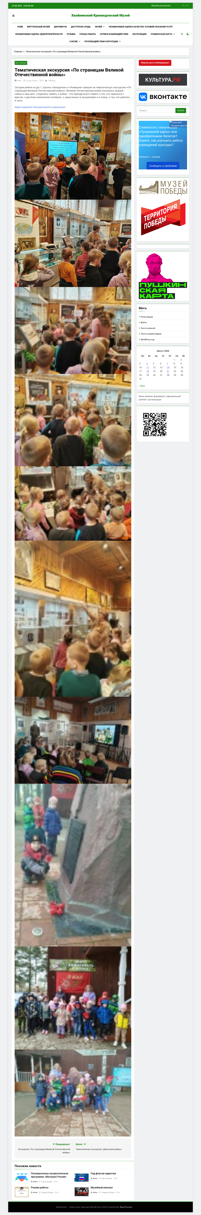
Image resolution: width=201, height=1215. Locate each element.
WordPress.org (147, 339)
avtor (20, 80)
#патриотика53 (41, 107)
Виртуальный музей (38, 27)
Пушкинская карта (161, 34)
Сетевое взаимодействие (114, 34)
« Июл (142, 386)
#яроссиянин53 (23, 107)
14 (168, 367)
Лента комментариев (151, 334)
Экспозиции (139, 34)
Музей (98, 27)
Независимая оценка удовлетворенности (39, 34)
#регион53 (59, 107)
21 (168, 371)
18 (147, 371)
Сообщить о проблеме (163, 165)
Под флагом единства (103, 1173)
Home (20, 27)
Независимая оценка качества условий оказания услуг (141, 27)
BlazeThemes (126, 1207)
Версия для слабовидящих (155, 62)
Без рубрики (21, 63)
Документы (60, 27)
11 (147, 367)
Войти (144, 322)
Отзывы (71, 34)
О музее (73, 41)
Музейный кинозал (102, 1187)
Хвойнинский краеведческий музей (100, 15)
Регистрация (147, 317)
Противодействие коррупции (101, 41)
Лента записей (148, 328)
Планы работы (87, 34)
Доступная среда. (81, 27)
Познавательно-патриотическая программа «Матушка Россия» (140, 6)
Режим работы (39, 1187)
